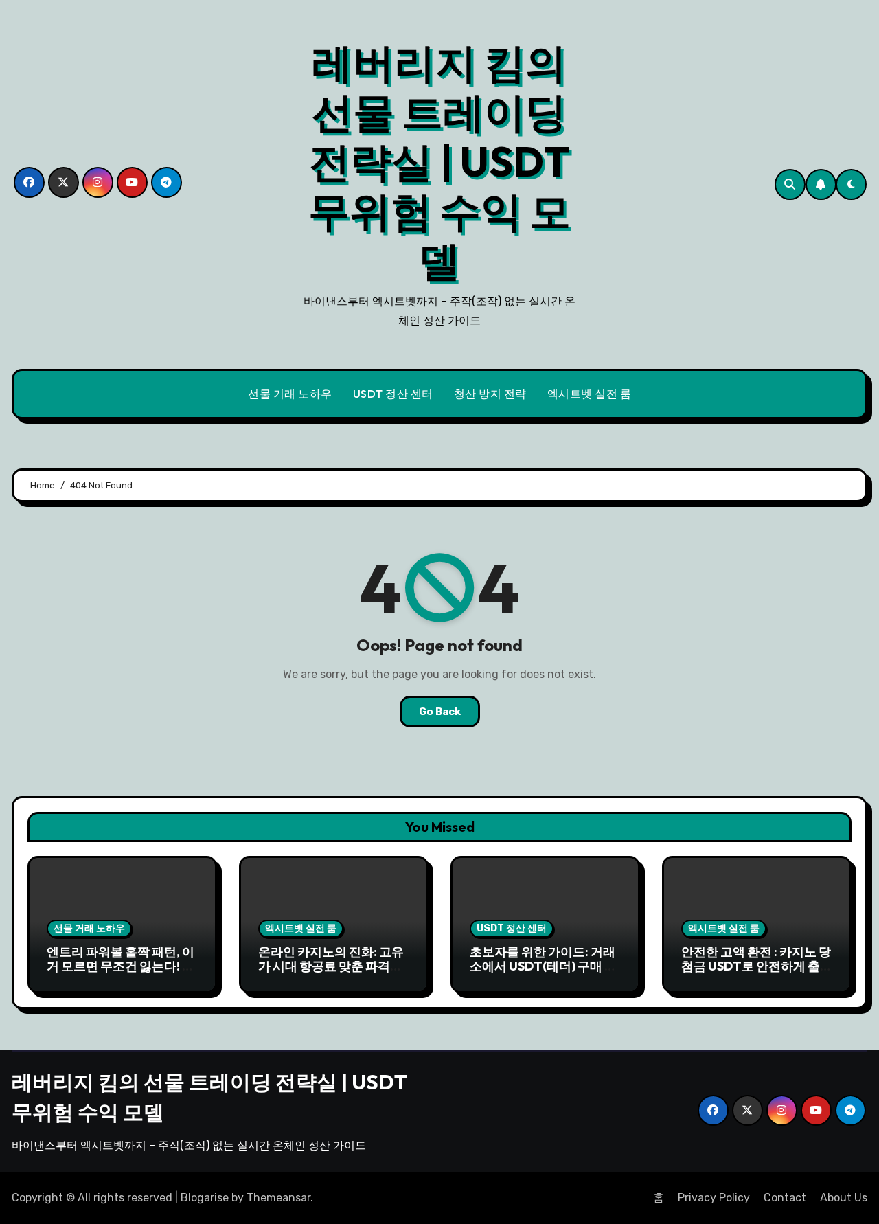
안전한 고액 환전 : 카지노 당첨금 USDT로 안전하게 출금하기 (756, 966)
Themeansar (278, 1197)
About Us (843, 1197)
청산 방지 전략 (490, 393)
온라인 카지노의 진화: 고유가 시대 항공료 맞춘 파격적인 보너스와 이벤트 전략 (331, 966)
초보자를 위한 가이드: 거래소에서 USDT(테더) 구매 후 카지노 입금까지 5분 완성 (543, 966)
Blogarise (205, 1197)
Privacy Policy (714, 1197)
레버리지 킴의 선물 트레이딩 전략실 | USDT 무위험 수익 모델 (439, 161)
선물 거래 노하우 (290, 393)
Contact (785, 1197)
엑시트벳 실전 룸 (589, 393)
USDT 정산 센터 (393, 393)
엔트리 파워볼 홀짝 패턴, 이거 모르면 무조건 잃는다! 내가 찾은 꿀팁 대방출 (120, 966)
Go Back (440, 711)
